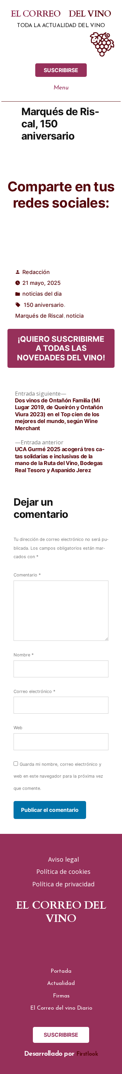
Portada (61, 971)
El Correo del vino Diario (61, 1008)
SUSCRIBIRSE (61, 70)
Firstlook (87, 1054)
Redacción (36, 272)
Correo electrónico (34, 691)
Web (18, 727)
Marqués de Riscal (39, 315)
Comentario (27, 574)
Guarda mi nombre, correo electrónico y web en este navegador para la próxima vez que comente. (58, 776)
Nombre (24, 654)
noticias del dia (42, 293)
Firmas (61, 996)
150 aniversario (44, 304)
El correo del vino (61, 14)
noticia (75, 315)
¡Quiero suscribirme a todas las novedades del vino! (61, 348)
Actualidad (61, 983)
